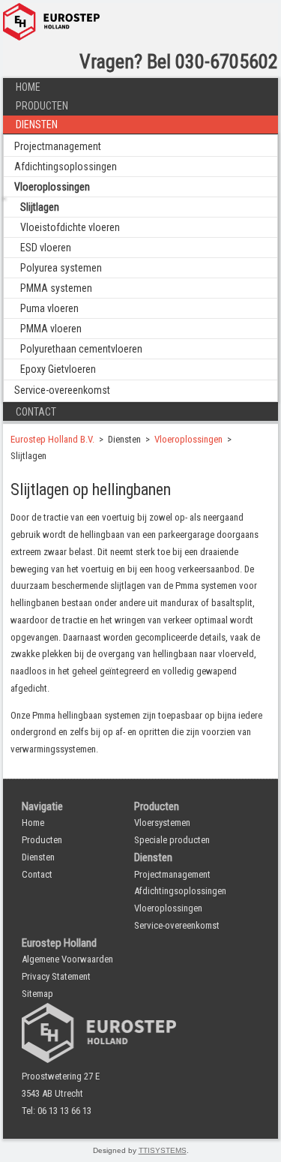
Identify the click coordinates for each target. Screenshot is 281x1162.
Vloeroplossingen (52, 187)
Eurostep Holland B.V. (52, 439)
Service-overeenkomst (62, 390)
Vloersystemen (162, 822)
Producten (42, 106)
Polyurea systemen (61, 268)
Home (28, 87)
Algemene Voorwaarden (67, 959)
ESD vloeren (45, 248)
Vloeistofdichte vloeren (70, 227)
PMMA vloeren (51, 329)
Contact (36, 412)
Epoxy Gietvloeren (58, 369)
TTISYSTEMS (163, 1150)
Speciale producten (172, 839)
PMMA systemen (56, 288)
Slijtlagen (39, 207)
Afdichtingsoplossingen (65, 167)
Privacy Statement (56, 976)
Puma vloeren (49, 308)
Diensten (37, 125)
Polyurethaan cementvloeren (81, 349)
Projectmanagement (57, 146)
